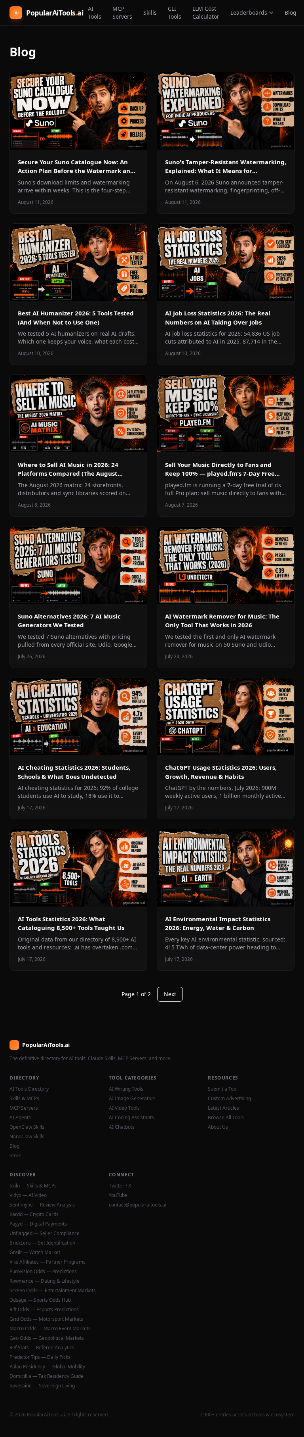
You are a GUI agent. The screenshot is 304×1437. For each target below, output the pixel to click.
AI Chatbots (122, 1127)
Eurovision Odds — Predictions (43, 1271)
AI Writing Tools (126, 1089)
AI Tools (94, 12)
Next (170, 994)
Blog (290, 12)
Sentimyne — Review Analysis (42, 1205)
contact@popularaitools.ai (137, 1205)
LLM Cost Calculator (205, 12)
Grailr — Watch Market (35, 1252)
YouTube (118, 1195)
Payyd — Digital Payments (38, 1224)
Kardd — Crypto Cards (34, 1214)
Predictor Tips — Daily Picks (40, 1357)
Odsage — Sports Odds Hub (40, 1300)
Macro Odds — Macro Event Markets (50, 1329)
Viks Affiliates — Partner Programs (48, 1262)
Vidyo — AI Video (28, 1195)
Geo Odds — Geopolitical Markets (47, 1338)
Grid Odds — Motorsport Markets (46, 1319)
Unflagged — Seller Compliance (45, 1233)
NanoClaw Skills (27, 1136)
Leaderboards (248, 12)
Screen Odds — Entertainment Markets (53, 1290)
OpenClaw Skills (27, 1127)
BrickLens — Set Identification (42, 1243)
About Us (218, 1127)
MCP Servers (122, 12)
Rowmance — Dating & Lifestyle (45, 1281)
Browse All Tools (226, 1117)
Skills (150, 12)
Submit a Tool (223, 1089)
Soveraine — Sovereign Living (42, 1386)
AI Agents (20, 1117)
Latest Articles (223, 1108)
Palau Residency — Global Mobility (47, 1367)
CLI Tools (174, 12)
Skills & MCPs (24, 1098)
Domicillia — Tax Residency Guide (47, 1376)
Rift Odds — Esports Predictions (44, 1309)
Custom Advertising (229, 1098)
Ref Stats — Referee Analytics (42, 1348)
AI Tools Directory (29, 1089)
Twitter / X (120, 1186)
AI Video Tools (124, 1108)
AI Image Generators (132, 1098)
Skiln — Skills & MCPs (33, 1186)
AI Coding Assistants (131, 1117)
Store (15, 1156)
